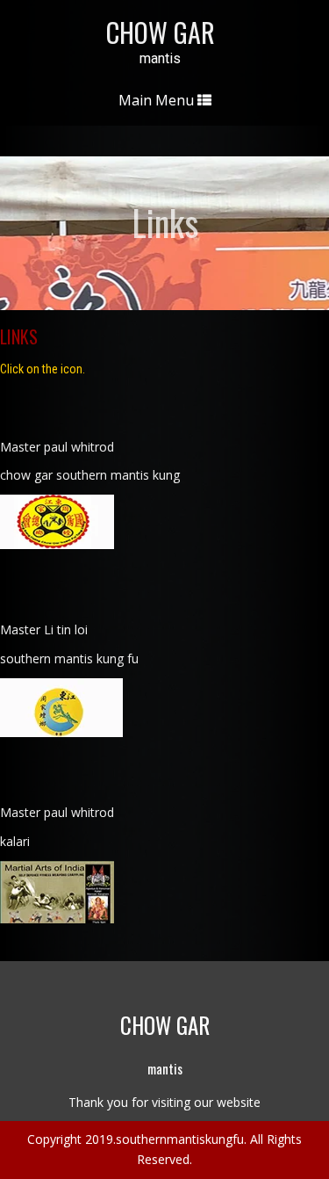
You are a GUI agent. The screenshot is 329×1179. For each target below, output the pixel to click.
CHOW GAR (160, 32)
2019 (99, 1139)
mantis (160, 59)
